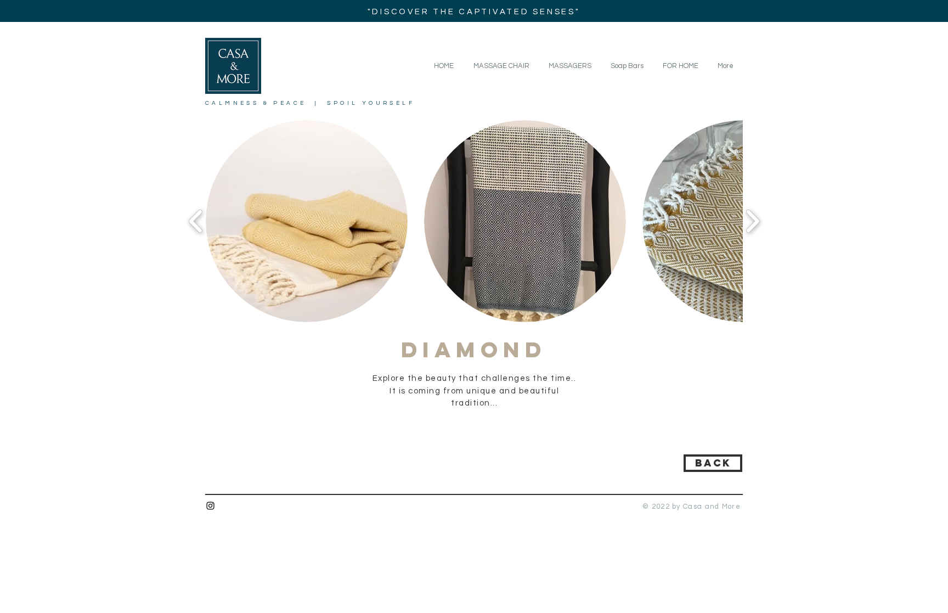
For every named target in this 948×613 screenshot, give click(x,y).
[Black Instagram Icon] (210, 505)
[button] (680, 66)
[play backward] (196, 221)
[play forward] (752, 221)
